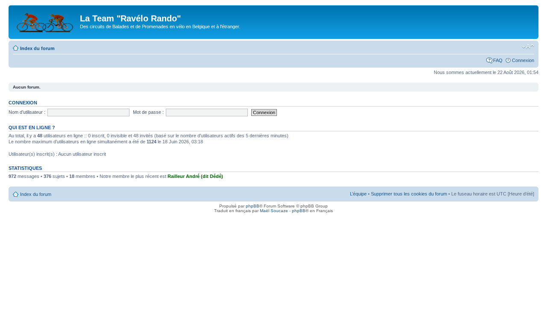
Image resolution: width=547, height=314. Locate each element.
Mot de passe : (148, 112)
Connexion (523, 60)
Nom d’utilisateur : (27, 112)
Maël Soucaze (274, 210)
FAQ (498, 60)
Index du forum (37, 48)
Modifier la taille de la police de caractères (528, 46)
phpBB (252, 206)
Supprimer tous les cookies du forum (409, 193)
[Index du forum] (45, 21)
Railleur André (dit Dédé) (195, 176)
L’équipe (358, 193)
